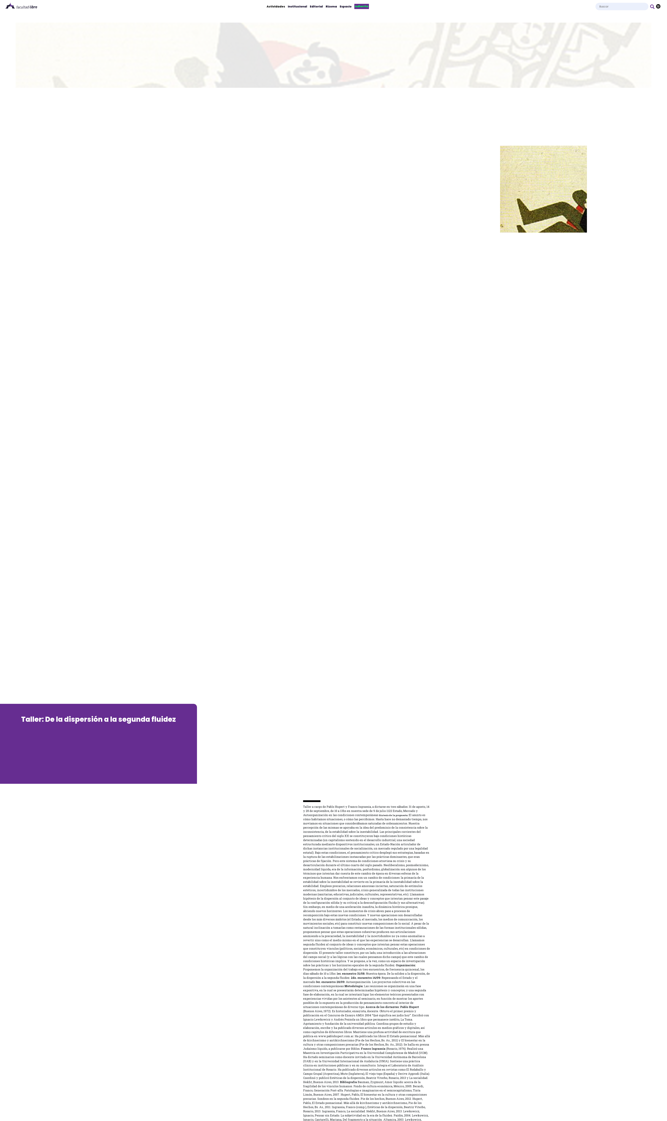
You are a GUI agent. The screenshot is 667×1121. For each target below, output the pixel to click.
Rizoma (331, 7)
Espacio (346, 7)
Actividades (276, 7)
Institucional (297, 7)
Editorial (316, 7)
